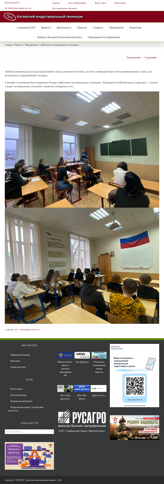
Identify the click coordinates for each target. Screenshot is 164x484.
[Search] (123, 37)
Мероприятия (25, 329)
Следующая (150, 57)
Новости (35, 329)
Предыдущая (134, 57)
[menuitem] (54, 2)
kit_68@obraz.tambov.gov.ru (18, 8)
